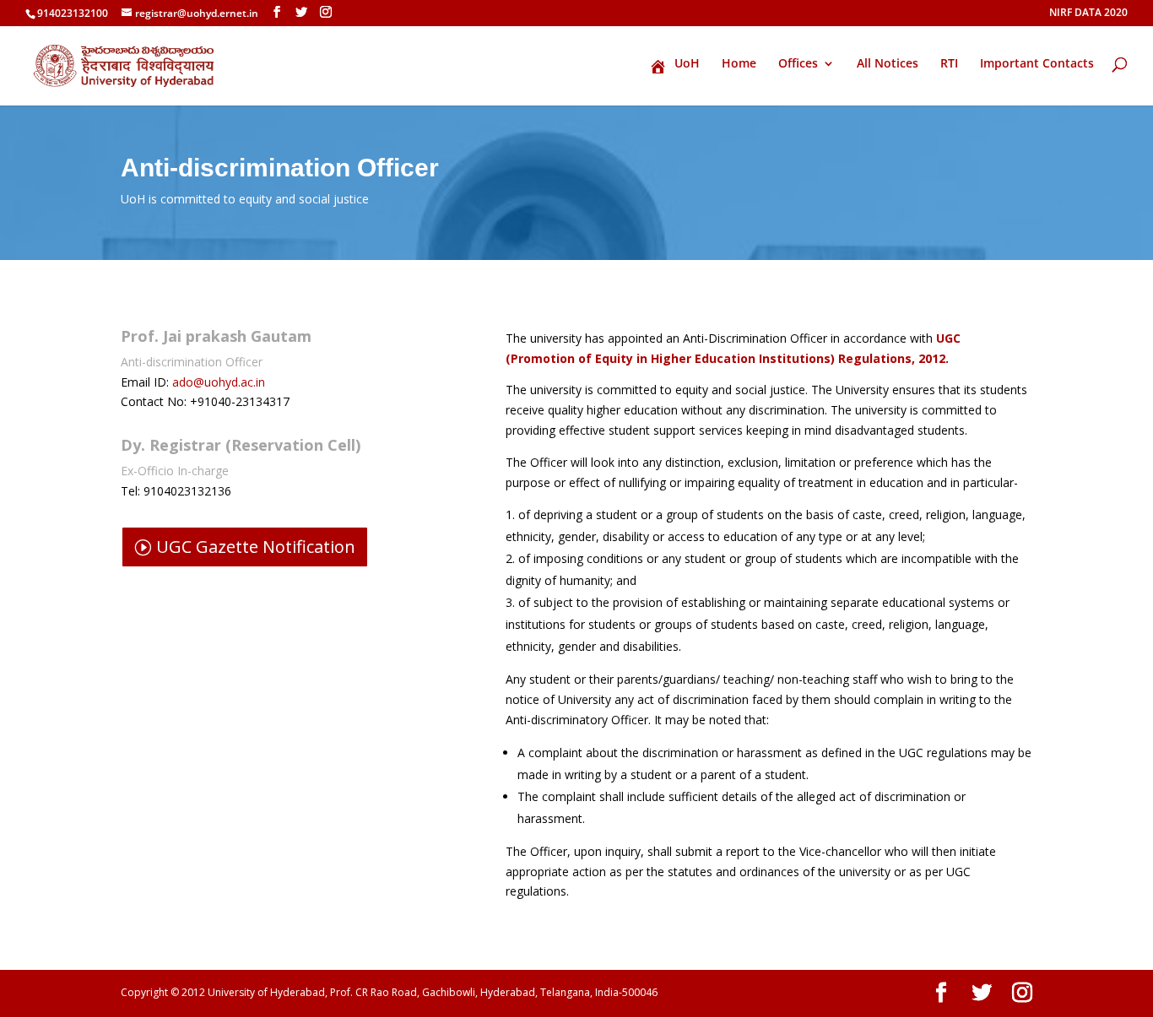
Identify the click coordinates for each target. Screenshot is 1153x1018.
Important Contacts (1037, 64)
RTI (949, 64)
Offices (798, 64)
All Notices (887, 64)
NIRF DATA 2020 (1088, 13)
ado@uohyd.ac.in (218, 382)
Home (739, 64)
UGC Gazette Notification (255, 546)
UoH (687, 64)
